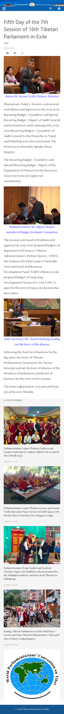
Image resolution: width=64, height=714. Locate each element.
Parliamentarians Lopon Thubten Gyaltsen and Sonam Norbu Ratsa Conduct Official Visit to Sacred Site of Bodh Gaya (31, 452)
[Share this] (15, 53)
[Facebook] (59, 8)
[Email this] (7, 53)
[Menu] (4, 9)
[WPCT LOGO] (32, 675)
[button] (50, 8)
